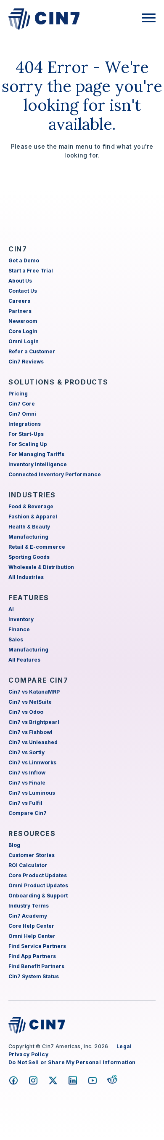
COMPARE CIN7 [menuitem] (38, 680)
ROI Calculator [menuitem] (27, 865)
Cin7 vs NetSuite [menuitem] (30, 702)
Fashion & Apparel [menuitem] (32, 516)
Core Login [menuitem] (22, 331)
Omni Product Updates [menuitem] (38, 885)
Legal (124, 1046)
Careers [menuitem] (19, 301)
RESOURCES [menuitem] (32, 833)
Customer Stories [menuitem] (31, 855)
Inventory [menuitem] (21, 619)
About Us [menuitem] (20, 281)
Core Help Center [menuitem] (31, 926)
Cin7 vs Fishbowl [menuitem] (30, 732)
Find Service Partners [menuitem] (37, 946)
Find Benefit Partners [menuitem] (36, 966)
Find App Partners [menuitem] (32, 956)
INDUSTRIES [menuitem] (32, 495)
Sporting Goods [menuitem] (29, 557)
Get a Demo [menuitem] (23, 260)
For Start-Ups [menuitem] (26, 434)
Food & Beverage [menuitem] (30, 506)
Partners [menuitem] (20, 311)
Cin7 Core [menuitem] (21, 403)
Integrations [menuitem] (24, 424)
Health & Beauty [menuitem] (29, 526)
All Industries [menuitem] (26, 577)
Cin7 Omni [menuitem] (22, 414)
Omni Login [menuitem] (23, 341)
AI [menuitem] (11, 609)
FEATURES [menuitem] (28, 597)
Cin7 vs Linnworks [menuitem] (32, 762)
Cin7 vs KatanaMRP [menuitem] (34, 692)
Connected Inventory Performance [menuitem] (54, 474)
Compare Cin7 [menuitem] (27, 813)
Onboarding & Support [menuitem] (38, 895)
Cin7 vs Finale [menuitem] (26, 783)
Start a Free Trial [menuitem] (30, 270)
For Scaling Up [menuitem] (27, 444)
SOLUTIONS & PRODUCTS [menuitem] (58, 382)
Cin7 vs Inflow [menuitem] (26, 772)
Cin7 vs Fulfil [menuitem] (25, 803)
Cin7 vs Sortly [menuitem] (26, 752)
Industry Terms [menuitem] (28, 905)
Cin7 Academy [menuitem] (27, 916)
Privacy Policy (28, 1054)
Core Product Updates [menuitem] (37, 875)
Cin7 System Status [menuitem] (33, 976)
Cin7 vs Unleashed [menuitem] (33, 742)
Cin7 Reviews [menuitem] (26, 361)
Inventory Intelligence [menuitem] (37, 464)
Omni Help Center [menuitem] (32, 936)
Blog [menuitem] (14, 845)
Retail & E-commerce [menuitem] (36, 547)
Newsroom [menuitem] (22, 321)
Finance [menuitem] (19, 629)
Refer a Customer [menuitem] (31, 351)
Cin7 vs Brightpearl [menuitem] (33, 722)
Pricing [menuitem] (18, 393)
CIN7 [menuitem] (17, 249)
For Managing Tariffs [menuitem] (36, 454)
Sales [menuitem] (15, 639)
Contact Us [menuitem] (22, 291)
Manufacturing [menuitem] (28, 537)
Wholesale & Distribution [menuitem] (41, 567)
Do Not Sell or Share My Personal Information (71, 1062)
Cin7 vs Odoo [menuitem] (25, 712)
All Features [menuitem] (24, 660)
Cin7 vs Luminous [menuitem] (31, 793)
